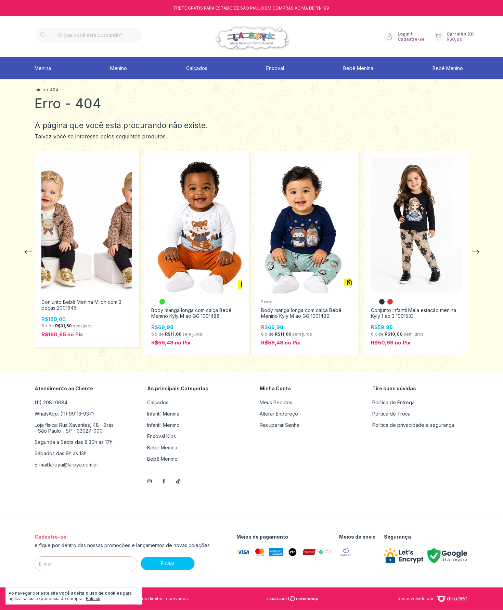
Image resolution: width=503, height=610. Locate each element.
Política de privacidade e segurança (413, 425)
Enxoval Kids (161, 436)
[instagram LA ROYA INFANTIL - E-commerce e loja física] (149, 481)
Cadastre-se (411, 39)
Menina (43, 68)
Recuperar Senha (279, 425)
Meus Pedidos (276, 402)
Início (40, 89)
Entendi (93, 598)
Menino (118, 68)
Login (404, 34)
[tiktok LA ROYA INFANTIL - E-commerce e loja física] (178, 481)
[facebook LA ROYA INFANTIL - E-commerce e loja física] (164, 481)
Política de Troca (391, 414)
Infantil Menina (163, 414)
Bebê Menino (448, 68)
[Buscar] (43, 35)
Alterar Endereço (279, 414)
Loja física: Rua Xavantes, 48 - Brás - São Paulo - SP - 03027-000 (74, 428)
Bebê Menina (358, 68)
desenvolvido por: (417, 598)
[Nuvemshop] (292, 599)
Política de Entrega (393, 402)
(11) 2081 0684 (51, 402)
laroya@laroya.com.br (73, 464)
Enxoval (275, 68)
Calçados (196, 68)
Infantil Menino (163, 425)
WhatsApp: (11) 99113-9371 (64, 414)
